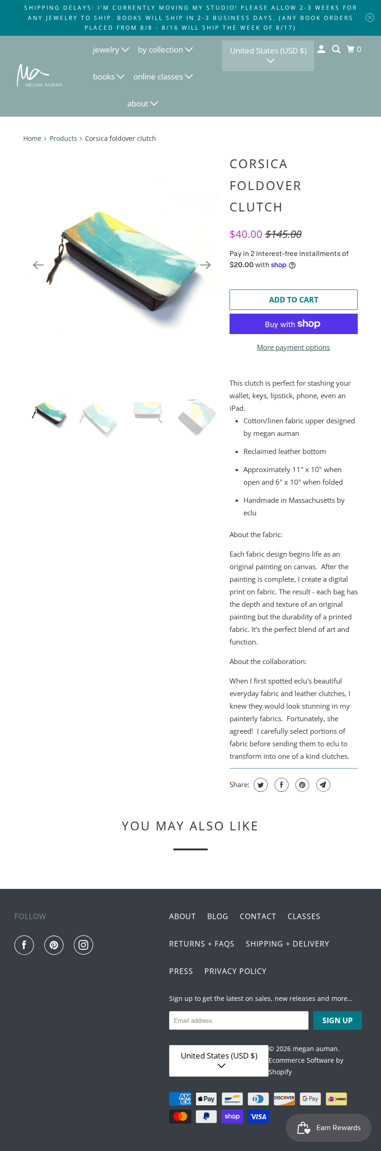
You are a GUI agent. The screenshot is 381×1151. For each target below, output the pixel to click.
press (181, 971)
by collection (161, 49)
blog (218, 916)
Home (32, 138)
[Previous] (38, 265)
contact (258, 916)
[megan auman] (40, 76)
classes (304, 916)
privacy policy (235, 971)
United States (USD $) (268, 50)
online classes (159, 76)
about (138, 103)
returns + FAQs (202, 944)
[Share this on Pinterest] (301, 785)
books (105, 76)
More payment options (293, 347)
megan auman (315, 1048)
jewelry (107, 49)
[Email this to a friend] (322, 785)
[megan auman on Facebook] (26, 945)
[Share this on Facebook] (280, 785)
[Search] (336, 49)
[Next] (205, 265)
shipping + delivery (287, 944)
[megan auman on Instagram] (85, 945)
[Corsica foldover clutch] (121, 265)
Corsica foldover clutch (266, 185)
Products (63, 138)
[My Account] (321, 49)
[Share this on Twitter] (259, 785)
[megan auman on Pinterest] (55, 945)
